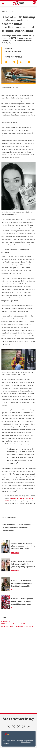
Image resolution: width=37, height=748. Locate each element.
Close (32, 735)
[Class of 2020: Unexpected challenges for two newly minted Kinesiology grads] (5, 602)
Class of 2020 (6, 621)
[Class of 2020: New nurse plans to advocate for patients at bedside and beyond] (5, 546)
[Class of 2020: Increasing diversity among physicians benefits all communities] (5, 584)
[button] (7, 62)
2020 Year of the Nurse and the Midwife (15, 624)
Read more (5, 534)
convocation (19, 626)
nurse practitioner (7, 626)
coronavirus (29, 626)
